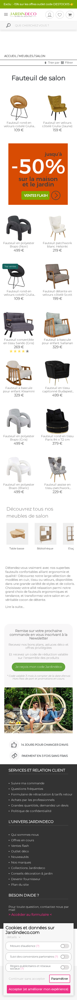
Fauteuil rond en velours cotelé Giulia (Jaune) (19, 126)
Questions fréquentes (27, 789)
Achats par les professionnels (33, 800)
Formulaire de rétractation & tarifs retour (42, 794)
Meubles (26, 56)
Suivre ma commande (27, 783)
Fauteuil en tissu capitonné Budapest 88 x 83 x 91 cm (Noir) (57, 391)
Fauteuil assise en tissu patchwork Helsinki (57, 488)
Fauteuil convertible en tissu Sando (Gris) (18, 341)
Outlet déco (20, 851)
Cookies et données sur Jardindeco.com (30, 930)
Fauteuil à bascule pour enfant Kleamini (19, 389)
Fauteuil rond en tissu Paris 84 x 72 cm (57, 437)
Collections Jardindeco (28, 868)
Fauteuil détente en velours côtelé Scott (57, 293)
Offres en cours (22, 840)
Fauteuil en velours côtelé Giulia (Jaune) (57, 124)
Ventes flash (20, 846)
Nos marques (21, 862)
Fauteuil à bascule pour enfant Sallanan (57, 341)
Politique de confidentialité (31, 811)
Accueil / (11, 56)
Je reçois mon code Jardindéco (38, 667)
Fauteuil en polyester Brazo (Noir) (18, 244)
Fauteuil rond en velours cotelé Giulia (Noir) (19, 294)
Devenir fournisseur (25, 879)
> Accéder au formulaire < (30, 915)
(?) (37, 946)
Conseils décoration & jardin (32, 873)
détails (12, 937)
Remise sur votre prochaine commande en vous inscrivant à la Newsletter (38, 634)
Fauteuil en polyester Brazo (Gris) (18, 437)
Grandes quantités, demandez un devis (39, 805)
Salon (40, 56)
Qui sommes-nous (25, 835)
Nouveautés (20, 857)
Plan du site (20, 884)
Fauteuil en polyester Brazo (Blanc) (18, 486)
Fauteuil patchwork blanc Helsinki (57, 244)
